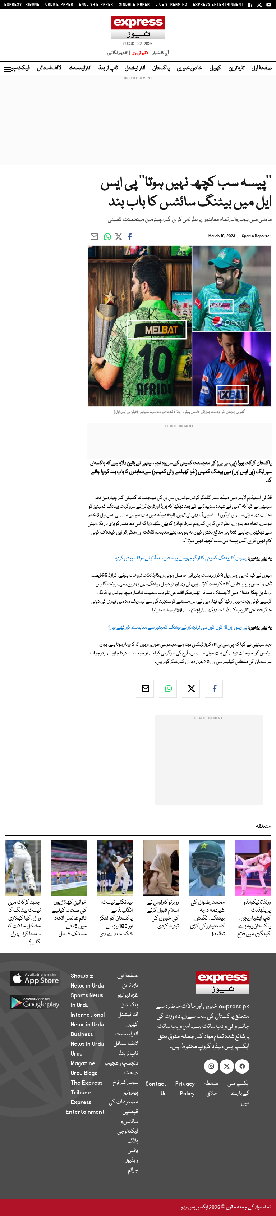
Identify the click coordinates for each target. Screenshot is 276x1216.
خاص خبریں (189, 68)
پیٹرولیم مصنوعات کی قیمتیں (123, 1102)
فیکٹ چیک (17, 68)
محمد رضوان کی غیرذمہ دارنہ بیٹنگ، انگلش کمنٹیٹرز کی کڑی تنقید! (207, 918)
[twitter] (191, 689)
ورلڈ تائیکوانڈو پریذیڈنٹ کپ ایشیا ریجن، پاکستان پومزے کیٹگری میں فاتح (254, 918)
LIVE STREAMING (171, 5)
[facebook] (214, 689)
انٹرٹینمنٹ (80, 68)
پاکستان (161, 68)
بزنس (133, 1151)
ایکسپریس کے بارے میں (238, 1094)
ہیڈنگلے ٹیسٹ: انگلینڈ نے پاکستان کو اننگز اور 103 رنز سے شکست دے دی (116, 918)
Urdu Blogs (84, 1073)
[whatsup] (168, 689)
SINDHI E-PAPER (134, 5)
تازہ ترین (236, 68)
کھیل (215, 68)
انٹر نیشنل (135, 68)
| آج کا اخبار (159, 53)
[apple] (43, 978)
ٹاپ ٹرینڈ (108, 68)
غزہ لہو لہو (128, 995)
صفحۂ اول (262, 68)
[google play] (43, 1001)
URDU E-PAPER (59, 5)
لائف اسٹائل (49, 68)
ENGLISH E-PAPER (96, 5)
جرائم (133, 1170)
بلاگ (133, 1141)
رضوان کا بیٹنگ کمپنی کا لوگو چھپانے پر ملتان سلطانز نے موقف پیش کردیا (181, 558)
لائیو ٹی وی (140, 53)
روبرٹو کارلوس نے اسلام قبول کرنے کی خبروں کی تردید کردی (163, 914)
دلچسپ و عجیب (121, 1063)
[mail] (145, 689)
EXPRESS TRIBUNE (22, 5)
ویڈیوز (132, 1160)
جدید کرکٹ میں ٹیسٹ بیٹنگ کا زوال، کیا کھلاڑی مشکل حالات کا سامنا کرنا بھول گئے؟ (24, 922)
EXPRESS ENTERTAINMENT (218, 5)
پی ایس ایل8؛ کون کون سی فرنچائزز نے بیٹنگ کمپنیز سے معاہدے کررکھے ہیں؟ (177, 627)
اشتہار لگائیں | (119, 53)
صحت (131, 1073)
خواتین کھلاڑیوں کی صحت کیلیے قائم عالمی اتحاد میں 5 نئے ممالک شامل (69, 918)
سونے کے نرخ (125, 1083)
